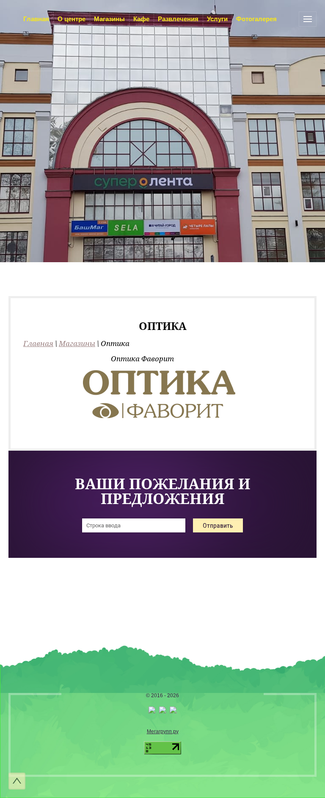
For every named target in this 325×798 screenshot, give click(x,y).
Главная (38, 343)
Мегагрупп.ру (163, 731)
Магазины (77, 343)
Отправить (218, 525)
